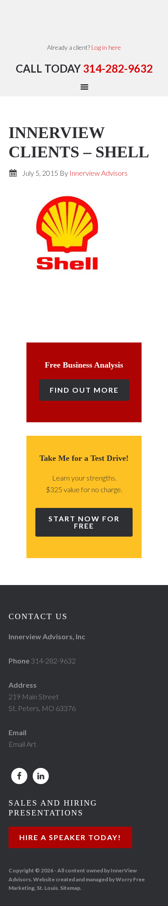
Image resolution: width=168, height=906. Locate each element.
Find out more (84, 390)
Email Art (22, 744)
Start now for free (84, 522)
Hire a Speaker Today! (70, 837)
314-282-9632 (118, 68)
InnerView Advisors (84, 20)
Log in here (106, 47)
